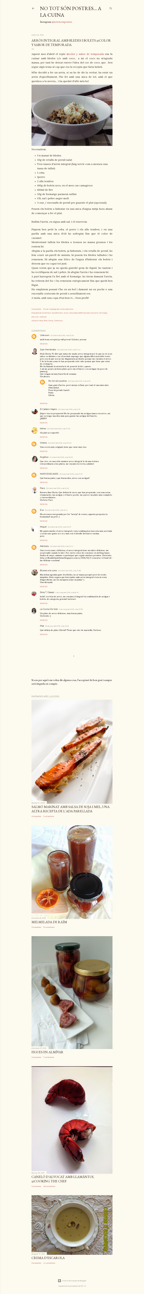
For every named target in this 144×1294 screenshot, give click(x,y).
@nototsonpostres (62, 22)
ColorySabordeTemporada (79, 313)
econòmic (94, 313)
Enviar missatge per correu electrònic (58, 309)
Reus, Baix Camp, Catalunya (51, 320)
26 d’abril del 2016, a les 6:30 (79, 381)
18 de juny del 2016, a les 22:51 (57, 626)
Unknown (44, 335)
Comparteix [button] (36, 309)
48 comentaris (49, 1186)
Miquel (43, 527)
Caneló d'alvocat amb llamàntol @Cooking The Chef (63, 1179)
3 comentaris (48, 816)
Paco (42, 488)
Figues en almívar (47, 1052)
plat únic (35, 317)
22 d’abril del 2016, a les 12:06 (62, 335)
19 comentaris (48, 927)
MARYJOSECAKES (49, 474)
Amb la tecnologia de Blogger (74, 1281)
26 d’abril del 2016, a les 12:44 (61, 546)
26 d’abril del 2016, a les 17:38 (69, 571)
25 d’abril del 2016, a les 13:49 (57, 488)
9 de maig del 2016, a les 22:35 (71, 609)
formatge (103, 313)
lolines (43, 428)
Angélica (44, 457)
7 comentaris (48, 1057)
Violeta (43, 443)
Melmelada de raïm (49, 922)
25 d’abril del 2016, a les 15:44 (56, 510)
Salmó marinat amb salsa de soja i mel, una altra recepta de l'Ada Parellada (71, 809)
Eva (42, 510)
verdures (43, 317)
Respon (43, 344)
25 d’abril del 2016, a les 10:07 (71, 474)
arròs (66, 313)
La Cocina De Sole (49, 609)
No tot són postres (57, 381)
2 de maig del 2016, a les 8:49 (67, 592)
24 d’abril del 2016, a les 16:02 (61, 457)
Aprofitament (57, 313)
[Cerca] (110, 7)
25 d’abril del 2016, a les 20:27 (59, 527)
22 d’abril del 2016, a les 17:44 (68, 350)
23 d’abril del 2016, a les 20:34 (60, 443)
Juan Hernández (48, 349)
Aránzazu (44, 546)
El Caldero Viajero (48, 409)
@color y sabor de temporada (85, 54)
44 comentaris (49, 1263)
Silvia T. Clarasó (47, 592)
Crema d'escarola (48, 1258)
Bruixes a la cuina (48, 570)
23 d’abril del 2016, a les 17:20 (58, 429)
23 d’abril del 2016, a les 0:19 (69, 409)
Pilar (42, 626)
